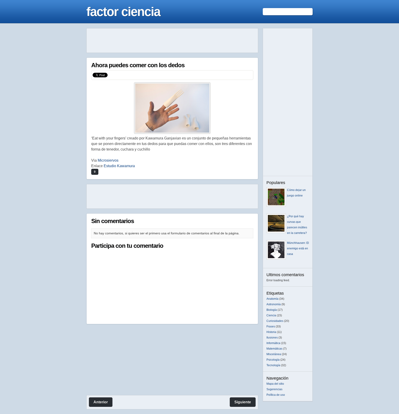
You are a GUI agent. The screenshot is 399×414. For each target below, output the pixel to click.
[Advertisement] (172, 40)
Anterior (101, 402)
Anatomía (272, 298)
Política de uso (275, 394)
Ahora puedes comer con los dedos (137, 65)
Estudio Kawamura (119, 166)
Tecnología (273, 365)
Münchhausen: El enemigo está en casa (298, 248)
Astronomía (273, 304)
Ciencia (271, 315)
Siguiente (242, 402)
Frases (270, 326)
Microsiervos (108, 160)
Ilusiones (272, 337)
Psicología (273, 359)
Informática (273, 343)
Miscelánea (273, 354)
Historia (271, 332)
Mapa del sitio (275, 383)
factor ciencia (123, 11)
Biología (271, 309)
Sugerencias (274, 389)
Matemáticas (274, 348)
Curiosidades (274, 321)
